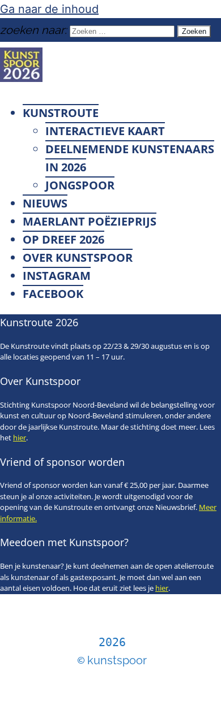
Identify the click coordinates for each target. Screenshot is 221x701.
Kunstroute (61, 112)
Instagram (57, 275)
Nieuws (45, 203)
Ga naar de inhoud (49, 9)
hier (19, 437)
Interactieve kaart (105, 131)
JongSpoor (79, 185)
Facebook (53, 293)
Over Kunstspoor (78, 257)
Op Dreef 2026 (63, 239)
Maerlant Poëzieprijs (89, 221)
